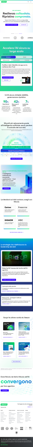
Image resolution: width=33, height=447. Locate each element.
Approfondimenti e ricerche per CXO (27, 413)
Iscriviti (29, 407)
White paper (27, 416)
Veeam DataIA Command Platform (20, 413)
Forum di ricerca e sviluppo (11, 423)
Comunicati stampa (3, 418)
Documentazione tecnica (12, 413)
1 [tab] (11, 34)
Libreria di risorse (27, 415)
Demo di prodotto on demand (28, 421)
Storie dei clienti (27, 419)
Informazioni (2, 412)
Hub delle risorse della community (12, 421)
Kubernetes (18, 421)
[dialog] (16, 442)
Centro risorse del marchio (3, 420)
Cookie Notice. (3, 443)
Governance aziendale (4, 415)
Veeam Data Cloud (19, 416)
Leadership (2, 413)
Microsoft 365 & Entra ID (20, 419)
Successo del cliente (11, 414)
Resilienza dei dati (19, 414)
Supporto (10, 412)
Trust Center (2, 421)
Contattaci (2, 417)
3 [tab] (19, 34)
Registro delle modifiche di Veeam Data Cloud (12, 419)
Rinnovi (10, 415)
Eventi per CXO (27, 414)
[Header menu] (31, 2)
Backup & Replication (20, 422)
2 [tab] (15, 34)
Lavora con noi (3, 414)
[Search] (28, 2)
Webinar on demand (28, 417)
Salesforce (18, 420)
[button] (16, 445)
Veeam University (11, 417)
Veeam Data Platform (20, 415)
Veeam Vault (18, 417)
